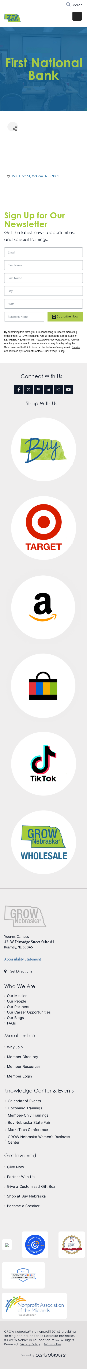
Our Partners (18, 1007)
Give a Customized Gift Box (31, 1186)
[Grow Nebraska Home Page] (25, 916)
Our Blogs (15, 1018)
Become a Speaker (23, 1206)
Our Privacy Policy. (54, 351)
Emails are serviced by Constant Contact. (42, 349)
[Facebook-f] (18, 389)
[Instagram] (58, 389)
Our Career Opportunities (29, 1012)
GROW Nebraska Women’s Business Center (39, 1139)
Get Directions (21, 971)
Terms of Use (52, 1344)
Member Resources (24, 1066)
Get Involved (20, 1155)
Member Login (19, 1076)
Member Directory (22, 1057)
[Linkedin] (48, 389)
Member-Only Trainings (28, 1115)
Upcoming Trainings (25, 1108)
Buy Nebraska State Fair (29, 1122)
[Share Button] (12, 126)
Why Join (15, 1047)
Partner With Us (21, 1177)
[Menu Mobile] (77, 16)
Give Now (15, 1167)
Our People (16, 1001)
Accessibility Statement (22, 959)
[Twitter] (28, 389)
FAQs (11, 1023)
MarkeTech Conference (28, 1130)
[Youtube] (68, 389)
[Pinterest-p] (38, 389)
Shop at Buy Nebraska (26, 1196)
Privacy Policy (30, 1344)
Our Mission (17, 996)
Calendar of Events (24, 1101)
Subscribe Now (67, 316)
